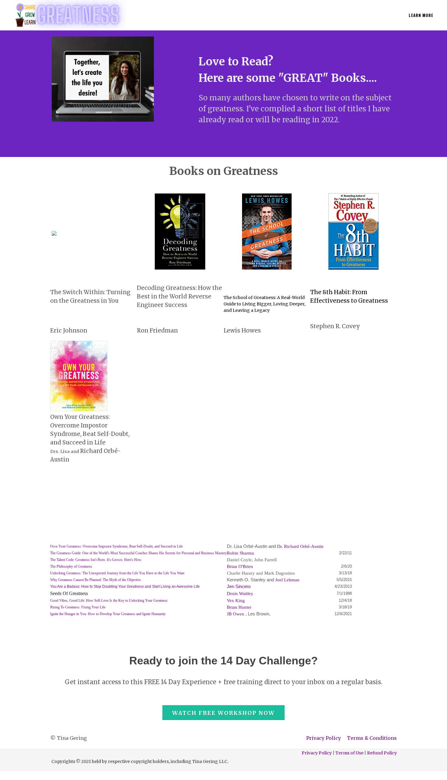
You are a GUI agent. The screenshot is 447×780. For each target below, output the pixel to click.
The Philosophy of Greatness (71, 566)
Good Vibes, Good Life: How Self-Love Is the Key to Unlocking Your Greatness (109, 600)
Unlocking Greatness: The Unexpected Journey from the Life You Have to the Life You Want (117, 573)
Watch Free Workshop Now (223, 712)
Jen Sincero (239, 586)
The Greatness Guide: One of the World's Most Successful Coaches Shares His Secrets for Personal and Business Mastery (138, 553)
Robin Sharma (240, 553)
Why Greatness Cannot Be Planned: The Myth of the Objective (95, 580)
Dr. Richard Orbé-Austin (300, 546)
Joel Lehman (287, 579)
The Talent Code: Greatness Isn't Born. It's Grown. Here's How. (96, 560)
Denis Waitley (240, 593)
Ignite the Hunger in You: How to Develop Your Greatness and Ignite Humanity (108, 614)
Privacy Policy (323, 738)
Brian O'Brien (240, 566)
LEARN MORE (421, 15)
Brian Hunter (239, 607)
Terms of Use (349, 753)
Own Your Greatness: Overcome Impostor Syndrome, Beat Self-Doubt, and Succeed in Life (116, 546)
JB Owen (235, 613)
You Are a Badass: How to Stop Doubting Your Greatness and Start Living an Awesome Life (125, 586)
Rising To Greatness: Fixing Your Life (78, 607)
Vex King (236, 600)
